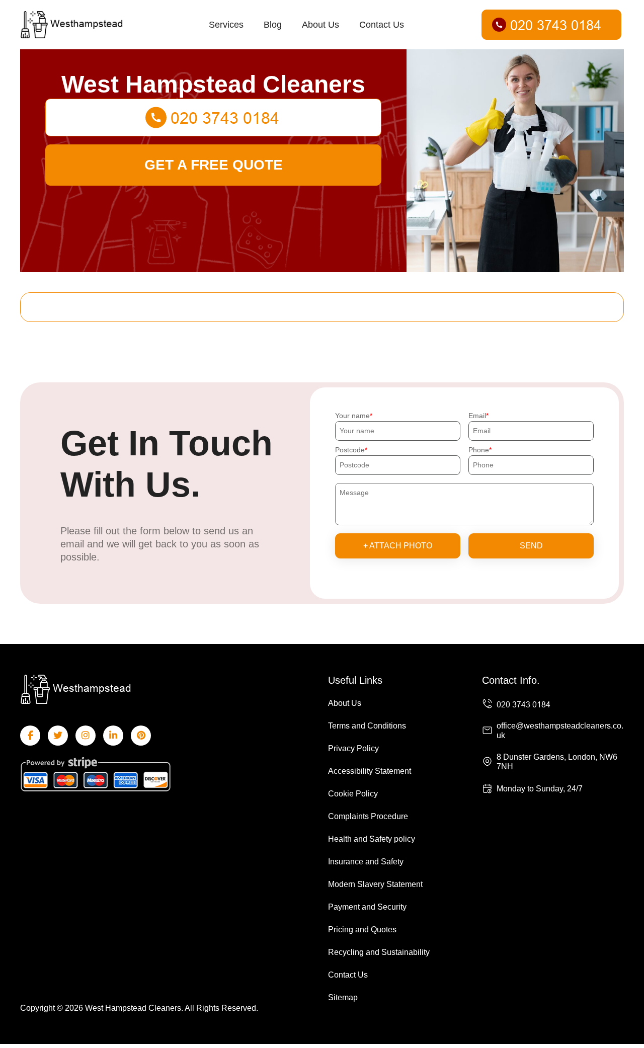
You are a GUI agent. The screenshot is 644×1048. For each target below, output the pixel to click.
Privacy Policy (353, 748)
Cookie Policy (353, 793)
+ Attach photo (397, 545)
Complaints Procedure (368, 816)
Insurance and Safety (366, 861)
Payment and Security (367, 907)
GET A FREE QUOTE (213, 165)
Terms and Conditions (367, 725)
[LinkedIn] (113, 735)
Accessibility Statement (369, 771)
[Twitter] (58, 735)
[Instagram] (85, 735)
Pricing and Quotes (362, 929)
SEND (531, 545)
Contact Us (381, 25)
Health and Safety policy (371, 839)
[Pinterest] (141, 735)
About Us (320, 25)
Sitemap (343, 997)
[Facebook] (30, 735)
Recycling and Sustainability (379, 952)
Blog (273, 25)
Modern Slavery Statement (375, 884)
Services (226, 25)
